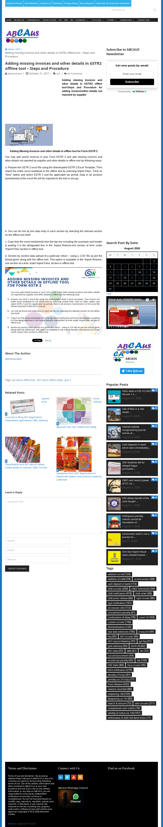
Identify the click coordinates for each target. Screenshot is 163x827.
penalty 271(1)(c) (119, 674)
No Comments (74, 73)
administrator (14, 73)
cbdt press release (120, 598)
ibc (144, 650)
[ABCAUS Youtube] (132, 328)
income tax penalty (120, 660)
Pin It (48, 340)
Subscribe (132, 81)
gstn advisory (117, 646)
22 (146, 277)
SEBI (66, 20)
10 (110, 272)
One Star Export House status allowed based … (134, 553)
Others (110, 20)
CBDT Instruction (143, 588)
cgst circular (145, 598)
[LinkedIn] (60, 777)
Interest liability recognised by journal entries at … (134, 430)
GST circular (129, 636)
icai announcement (121, 655)
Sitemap (57, 3)
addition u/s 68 (119, 574)
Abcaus (12, 823)
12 (125, 272)
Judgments (80, 20)
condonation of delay (121, 617)
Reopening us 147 (120, 698)
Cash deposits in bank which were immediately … (136, 446)
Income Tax (19, 20)
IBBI (131, 650)
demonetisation (119, 627)
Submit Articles (14, 3)
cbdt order (143, 593)
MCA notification (120, 670)
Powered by (124, 91)
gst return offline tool (23, 380)
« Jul (108, 293)
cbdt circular (118, 588)
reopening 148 (119, 694)
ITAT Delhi (116, 665)
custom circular (119, 622)
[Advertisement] (100, 35)
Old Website (31, 3)
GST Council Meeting (121, 641)
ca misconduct (144, 579)
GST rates (115, 650)
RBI (71, 20)
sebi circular (145, 703)
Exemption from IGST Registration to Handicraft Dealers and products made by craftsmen (79, 476)
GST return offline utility (49, 380)
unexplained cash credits (124, 708)
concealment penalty (121, 612)
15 (146, 272)
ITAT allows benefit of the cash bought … (135, 500)
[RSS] (80, 777)
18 (117, 277)
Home (8, 20)
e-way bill (146, 631)
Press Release (118, 684)
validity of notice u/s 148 (124, 713)
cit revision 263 (119, 607)
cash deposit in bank (122, 584)
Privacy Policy (71, 3)
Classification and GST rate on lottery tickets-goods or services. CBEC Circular (26, 466)
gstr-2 (67, 380)
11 (117, 272)
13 (132, 272)
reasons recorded (120, 689)
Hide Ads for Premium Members (113, 3)
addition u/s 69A (119, 579)
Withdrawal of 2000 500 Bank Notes (129, 717)
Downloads (126, 20)
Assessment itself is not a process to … (135, 535)
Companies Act (33, 20)
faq (112, 636)
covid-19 (147, 617)
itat (142, 660)
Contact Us (45, 3)
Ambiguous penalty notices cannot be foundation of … (132, 519)
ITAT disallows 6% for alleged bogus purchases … (133, 465)
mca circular (136, 665)
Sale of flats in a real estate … (133, 410)
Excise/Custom (49, 20)
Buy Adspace (87, 3)
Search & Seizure (119, 703)
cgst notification (119, 603)
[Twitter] (67, 777)
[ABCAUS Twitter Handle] (132, 376)
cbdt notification (120, 593)
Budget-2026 (143, 20)
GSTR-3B (138, 646)
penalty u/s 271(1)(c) (121, 679)
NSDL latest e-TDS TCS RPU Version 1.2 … (136, 393)
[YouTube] (73, 777)
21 (139, 277)
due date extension (121, 631)
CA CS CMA (96, 20)
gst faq (145, 641)
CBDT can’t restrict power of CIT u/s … (135, 482)
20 (132, 277)
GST (60, 20)
